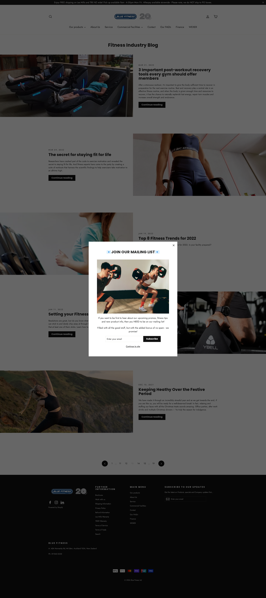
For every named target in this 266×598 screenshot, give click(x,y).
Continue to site (133, 346)
